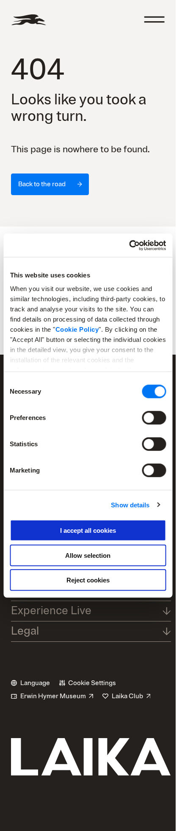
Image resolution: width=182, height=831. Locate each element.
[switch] (154, 418)
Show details (130, 504)
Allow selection (87, 555)
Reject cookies (88, 580)
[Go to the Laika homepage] (28, 19)
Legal (25, 631)
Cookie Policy (77, 329)
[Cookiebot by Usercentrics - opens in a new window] (129, 245)
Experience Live (51, 611)
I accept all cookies (88, 530)
